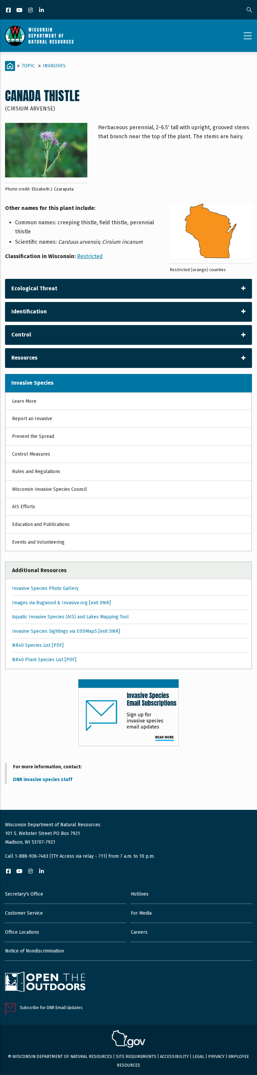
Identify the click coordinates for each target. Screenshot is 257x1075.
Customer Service (24, 913)
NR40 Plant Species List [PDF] (44, 660)
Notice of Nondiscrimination (34, 951)
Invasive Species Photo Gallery (45, 588)
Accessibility (174, 1056)
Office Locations (22, 932)
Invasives (54, 66)
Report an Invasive (32, 418)
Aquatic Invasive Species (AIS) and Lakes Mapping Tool (70, 617)
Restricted (90, 256)
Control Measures (31, 454)
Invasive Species (32, 383)
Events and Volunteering (38, 542)
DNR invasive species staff (42, 779)
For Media (141, 913)
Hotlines (140, 894)
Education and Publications (41, 524)
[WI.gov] (128, 1040)
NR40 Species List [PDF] (38, 645)
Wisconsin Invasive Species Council (49, 489)
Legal (198, 1056)
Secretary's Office (24, 894)
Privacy (216, 1056)
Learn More (24, 401)
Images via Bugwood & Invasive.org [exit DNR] (61, 603)
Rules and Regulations (36, 471)
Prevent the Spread (33, 436)
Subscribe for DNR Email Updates (51, 1007)
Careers (139, 932)
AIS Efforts (23, 507)
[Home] (39, 36)
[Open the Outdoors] (45, 983)
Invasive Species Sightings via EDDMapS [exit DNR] (66, 631)
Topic (28, 66)
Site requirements (136, 1056)
